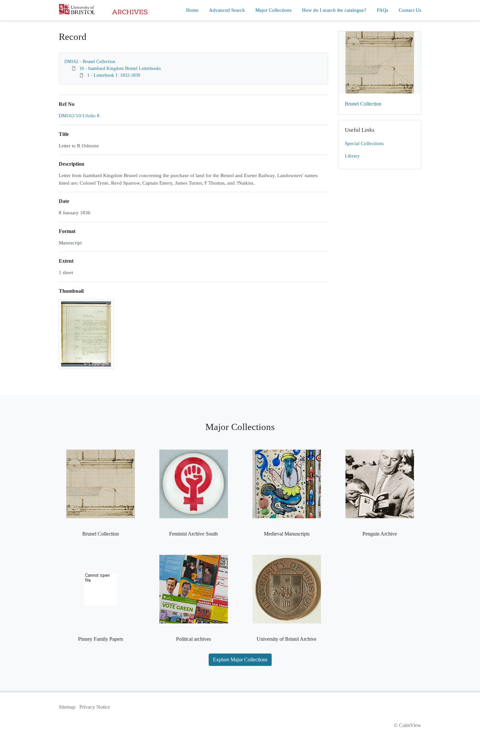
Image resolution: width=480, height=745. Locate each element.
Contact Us (410, 10)
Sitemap (67, 707)
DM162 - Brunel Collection (89, 61)
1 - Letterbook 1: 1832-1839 (113, 75)
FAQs (382, 10)
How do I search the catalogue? (334, 10)
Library (352, 155)
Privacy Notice (94, 707)
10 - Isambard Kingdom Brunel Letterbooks (120, 68)
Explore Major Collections (240, 659)
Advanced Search (227, 10)
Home (192, 10)
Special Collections (364, 143)
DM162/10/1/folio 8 (79, 115)
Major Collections (273, 10)
